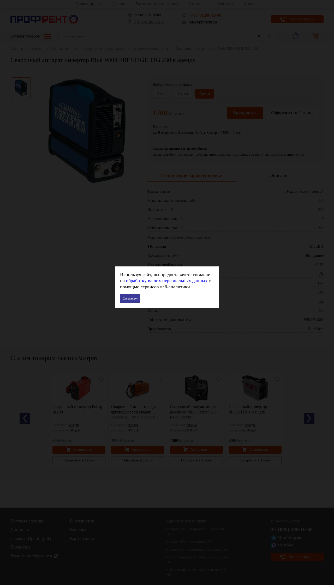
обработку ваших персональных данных (166, 280)
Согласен (130, 298)
